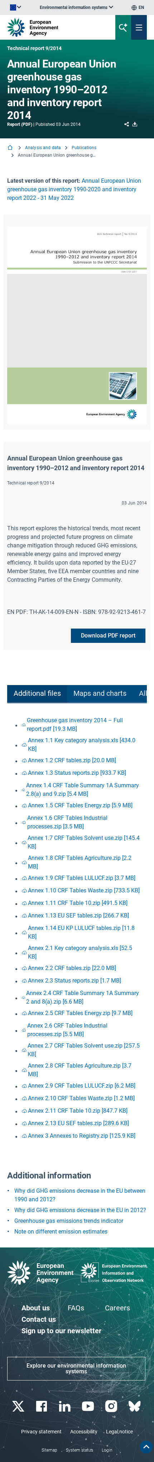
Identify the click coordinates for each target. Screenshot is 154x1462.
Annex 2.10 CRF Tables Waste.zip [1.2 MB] (81, 1098)
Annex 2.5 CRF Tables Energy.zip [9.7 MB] (80, 1013)
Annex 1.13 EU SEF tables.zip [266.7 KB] (78, 915)
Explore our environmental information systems (76, 1368)
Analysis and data (43, 147)
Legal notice (119, 1431)
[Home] (10, 148)
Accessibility (83, 1431)
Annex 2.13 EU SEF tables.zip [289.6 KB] (78, 1123)
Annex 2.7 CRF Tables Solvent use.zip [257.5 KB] (84, 1050)
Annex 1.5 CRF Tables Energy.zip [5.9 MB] (80, 805)
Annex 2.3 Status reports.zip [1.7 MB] (74, 980)
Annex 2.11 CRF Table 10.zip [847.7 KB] (77, 1110)
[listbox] (76, 7)
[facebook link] (42, 1406)
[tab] (37, 694)
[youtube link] (89, 1406)
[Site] (52, 27)
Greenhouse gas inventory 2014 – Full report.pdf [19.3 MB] (75, 724)
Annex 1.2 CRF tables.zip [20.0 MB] (72, 760)
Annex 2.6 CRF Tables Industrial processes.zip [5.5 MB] (67, 1030)
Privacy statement (41, 1431)
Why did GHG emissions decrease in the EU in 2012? (80, 1210)
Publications (84, 147)
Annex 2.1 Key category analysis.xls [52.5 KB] (80, 952)
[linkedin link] (65, 1406)
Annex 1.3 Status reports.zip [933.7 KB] (77, 772)
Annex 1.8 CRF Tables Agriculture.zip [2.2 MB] (79, 862)
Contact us (38, 1319)
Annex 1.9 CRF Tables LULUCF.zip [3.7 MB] (81, 878)
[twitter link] (19, 1406)
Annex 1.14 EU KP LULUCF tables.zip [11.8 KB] (81, 932)
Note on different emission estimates (60, 1231)
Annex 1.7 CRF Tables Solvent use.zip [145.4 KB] (84, 842)
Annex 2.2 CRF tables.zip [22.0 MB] (72, 968)
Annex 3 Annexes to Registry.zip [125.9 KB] (81, 1135)
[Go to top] (146, 1447)
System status (79, 1450)
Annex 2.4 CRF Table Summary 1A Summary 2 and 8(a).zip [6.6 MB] (82, 997)
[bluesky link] (135, 1406)
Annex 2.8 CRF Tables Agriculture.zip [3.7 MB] (79, 1070)
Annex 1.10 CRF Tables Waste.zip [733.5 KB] (84, 890)
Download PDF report (108, 635)
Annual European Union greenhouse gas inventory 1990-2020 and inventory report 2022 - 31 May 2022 (74, 189)
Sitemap (49, 1450)
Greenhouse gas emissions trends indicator (68, 1220)
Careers (117, 1308)
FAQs (76, 1308)
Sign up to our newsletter (61, 1330)
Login (107, 1450)
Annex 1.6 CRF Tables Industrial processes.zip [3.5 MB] (67, 822)
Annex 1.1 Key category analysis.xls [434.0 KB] (81, 744)
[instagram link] (112, 1406)
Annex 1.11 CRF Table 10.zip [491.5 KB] (77, 903)
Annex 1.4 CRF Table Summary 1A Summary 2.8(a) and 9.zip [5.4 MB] (82, 789)
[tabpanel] (77, 929)
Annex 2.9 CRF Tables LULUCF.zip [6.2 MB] (81, 1085)
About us (35, 1308)
